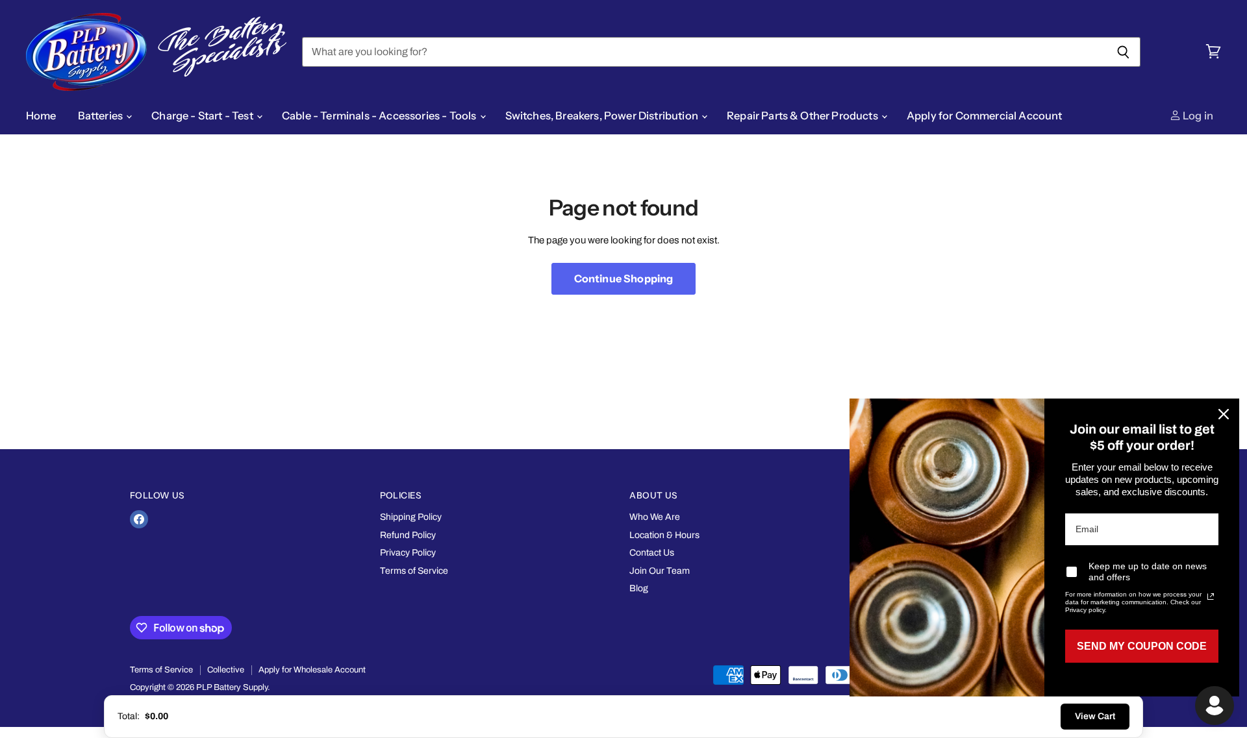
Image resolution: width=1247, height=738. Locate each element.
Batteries (101, 115)
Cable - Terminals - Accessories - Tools (380, 115)
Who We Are (654, 517)
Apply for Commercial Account (985, 115)
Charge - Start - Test (203, 115)
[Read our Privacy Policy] (1210, 596)
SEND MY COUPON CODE (1142, 646)
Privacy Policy (408, 553)
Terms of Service (414, 571)
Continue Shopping (624, 278)
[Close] (1223, 414)
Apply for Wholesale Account (312, 669)
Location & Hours (664, 535)
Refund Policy (408, 535)
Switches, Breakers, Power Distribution (602, 115)
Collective (225, 669)
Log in (1197, 115)
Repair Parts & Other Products (803, 115)
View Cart (1095, 716)
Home (41, 115)
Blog (638, 588)
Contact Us (651, 553)
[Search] (1123, 52)
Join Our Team (659, 571)
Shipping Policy (411, 517)
